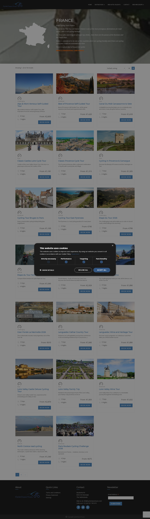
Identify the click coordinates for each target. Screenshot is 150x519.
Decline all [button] (83, 270)
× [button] (112, 245)
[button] (47, 270)
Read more (75, 254)
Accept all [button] (101, 270)
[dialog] (75, 259)
